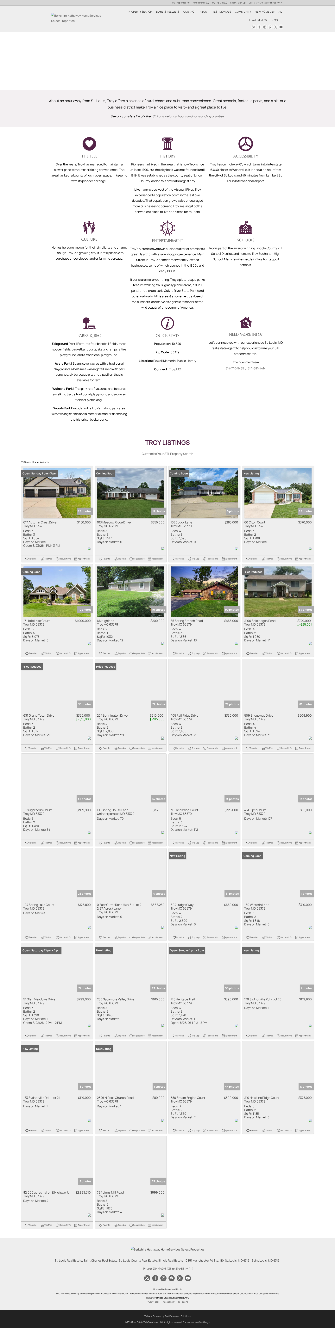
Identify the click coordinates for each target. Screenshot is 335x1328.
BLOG (274, 20)
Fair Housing (182, 1301)
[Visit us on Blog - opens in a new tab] (253, 26)
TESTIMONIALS (221, 11)
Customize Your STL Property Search (167, 454)
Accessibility (169, 1301)
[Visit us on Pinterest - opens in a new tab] (270, 26)
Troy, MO (175, 369)
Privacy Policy (153, 1301)
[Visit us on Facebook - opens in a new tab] (259, 26)
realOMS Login (202, 1322)
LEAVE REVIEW (258, 20)
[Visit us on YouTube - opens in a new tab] (280, 26)
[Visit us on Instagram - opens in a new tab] (264, 26)
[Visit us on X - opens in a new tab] (275, 26)
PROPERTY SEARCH (140, 11)
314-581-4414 (276, 2)
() (181, 2)
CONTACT (189, 11)
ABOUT (204, 11)
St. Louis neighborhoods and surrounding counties (188, 116)
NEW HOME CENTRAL (268, 11)
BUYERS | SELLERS (167, 11)
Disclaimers (188, 1322)
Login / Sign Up (238, 2)
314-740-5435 (260, 2)
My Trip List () (219, 2)
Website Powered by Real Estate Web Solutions (167, 1316)
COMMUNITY (243, 11)
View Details (57, 493)
